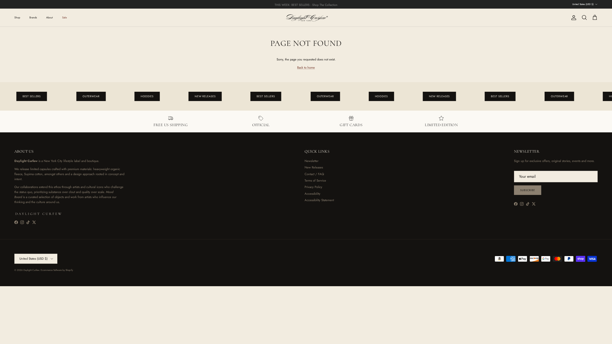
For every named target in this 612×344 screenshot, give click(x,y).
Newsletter (311, 161)
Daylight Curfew (31, 270)
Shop (17, 17)
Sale (64, 17)
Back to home (306, 67)
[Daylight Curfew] (306, 17)
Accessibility (312, 193)
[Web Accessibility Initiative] (2, 338)
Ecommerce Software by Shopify (57, 270)
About (49, 17)
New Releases (314, 167)
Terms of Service (315, 180)
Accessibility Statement (319, 200)
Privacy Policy (313, 187)
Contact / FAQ (314, 174)
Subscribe (527, 190)
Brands (33, 17)
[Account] (573, 18)
